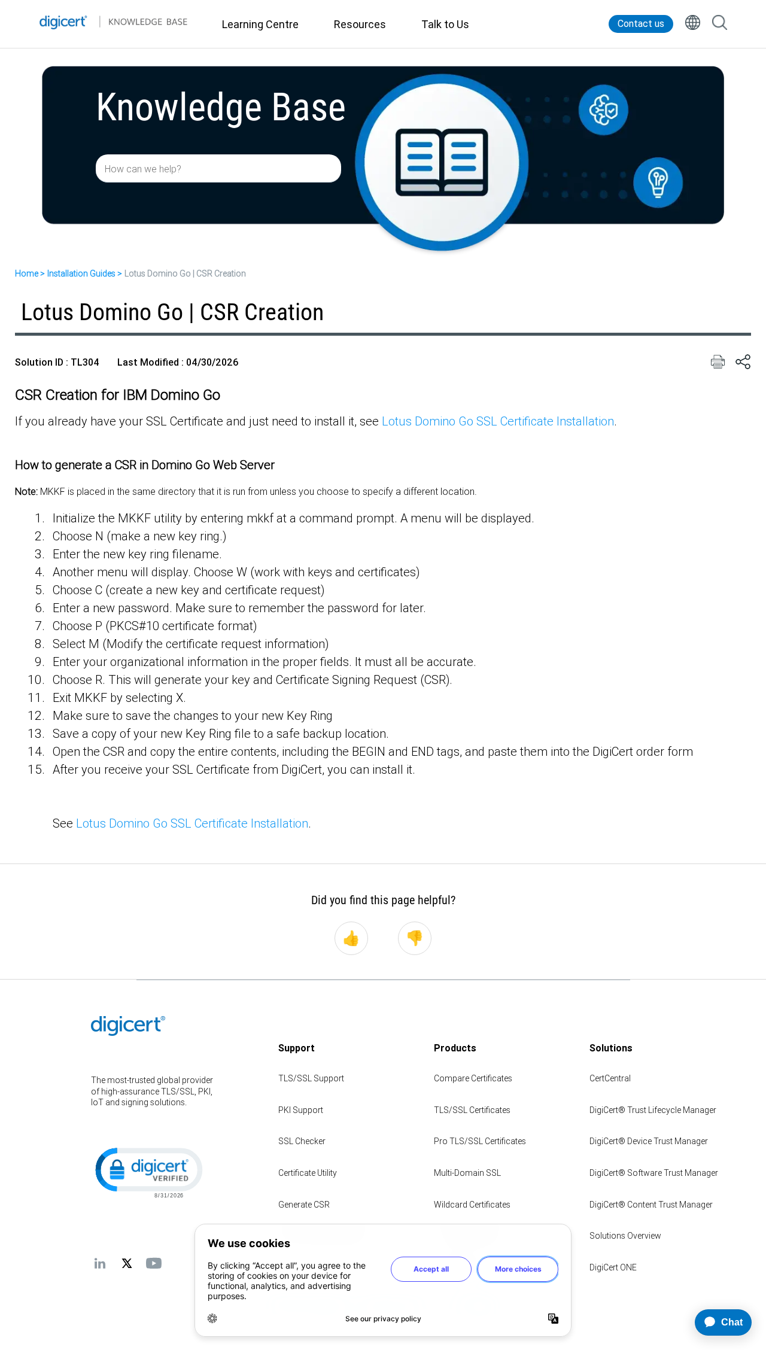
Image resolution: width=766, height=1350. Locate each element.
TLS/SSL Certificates (472, 1110)
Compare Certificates (473, 1078)
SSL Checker (302, 1141)
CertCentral (610, 1078)
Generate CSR (304, 1204)
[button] (148, 1172)
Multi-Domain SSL (467, 1172)
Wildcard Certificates (472, 1204)
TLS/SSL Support (311, 1078)
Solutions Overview (625, 1235)
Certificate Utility (307, 1172)
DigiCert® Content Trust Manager (651, 1204)
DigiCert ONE (613, 1267)
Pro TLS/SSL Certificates (480, 1141)
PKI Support (300, 1110)
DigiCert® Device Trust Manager (648, 1141)
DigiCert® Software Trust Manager (653, 1172)
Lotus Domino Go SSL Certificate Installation (498, 420)
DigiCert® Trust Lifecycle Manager (652, 1110)
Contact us (641, 23)
